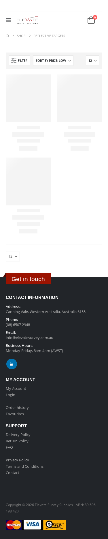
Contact (12, 472)
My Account (16, 388)
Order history (17, 407)
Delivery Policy (18, 434)
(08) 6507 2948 (18, 324)
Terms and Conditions (24, 466)
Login (10, 394)
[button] (10, 20)
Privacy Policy (17, 460)
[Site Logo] (26, 20)
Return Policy (17, 440)
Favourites (15, 413)
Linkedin (11, 364)
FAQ (9, 447)
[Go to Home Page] (7, 36)
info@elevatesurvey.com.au (29, 337)
